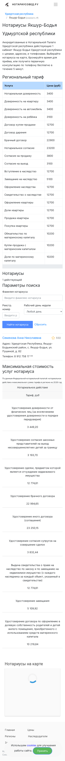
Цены (30, 729)
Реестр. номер (7, 307)
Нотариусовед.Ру (25, 4)
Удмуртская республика (19, 13)
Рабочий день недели (37, 305)
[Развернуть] (55, 4)
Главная (10, 729)
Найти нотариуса (17, 324)
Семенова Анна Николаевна (21, 337)
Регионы (10, 736)
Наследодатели (37, 736)
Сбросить (40, 324)
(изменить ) (32, 18)
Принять (42, 750)
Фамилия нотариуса (15, 291)
